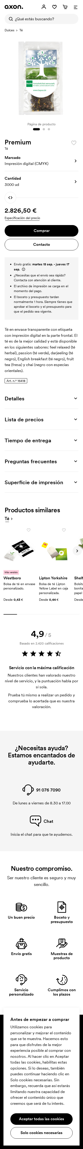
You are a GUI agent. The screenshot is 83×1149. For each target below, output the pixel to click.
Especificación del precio (22, 218)
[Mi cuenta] (43, 7)
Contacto (41, 244)
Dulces (9, 30)
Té (21, 30)
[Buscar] (10, 19)
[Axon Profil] (14, 7)
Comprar (42, 230)
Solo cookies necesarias (41, 1132)
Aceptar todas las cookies (41, 1118)
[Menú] (75, 7)
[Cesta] (65, 7)
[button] (41, 160)
